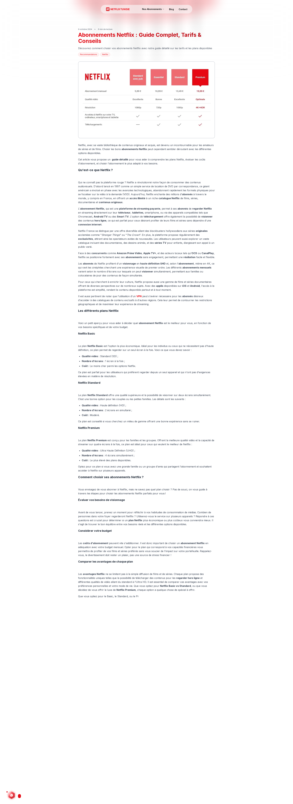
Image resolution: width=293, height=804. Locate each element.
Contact (183, 9)
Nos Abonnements (152, 9)
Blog (171, 9)
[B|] (11, 796)
